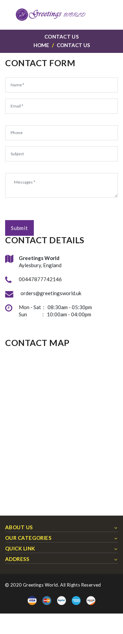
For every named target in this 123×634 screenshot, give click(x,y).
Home (41, 45)
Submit (19, 228)
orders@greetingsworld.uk (50, 293)
